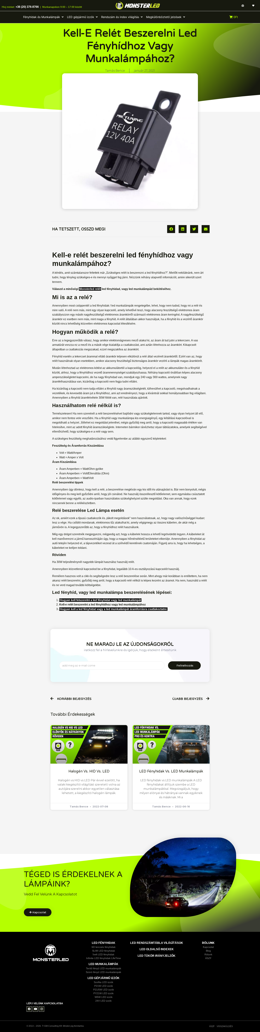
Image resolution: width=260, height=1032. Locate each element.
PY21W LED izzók (103, 993)
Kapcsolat (208, 947)
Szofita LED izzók (103, 982)
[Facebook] (29, 1009)
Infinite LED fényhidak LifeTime (103, 958)
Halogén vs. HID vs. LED (88, 771)
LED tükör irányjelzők (156, 955)
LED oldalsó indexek (157, 949)
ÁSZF (208, 958)
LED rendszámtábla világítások (156, 942)
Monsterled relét (90, 288)
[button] (171, 229)
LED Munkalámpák (103, 964)
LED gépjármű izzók (104, 978)
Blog (208, 950)
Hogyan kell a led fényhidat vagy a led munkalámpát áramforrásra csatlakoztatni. (113, 609)
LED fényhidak (103, 942)
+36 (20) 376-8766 (27, 6)
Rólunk (208, 954)
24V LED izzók (103, 1000)
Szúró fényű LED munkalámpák (103, 972)
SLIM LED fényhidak (103, 950)
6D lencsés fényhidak (103, 947)
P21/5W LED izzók (103, 989)
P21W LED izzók (103, 985)
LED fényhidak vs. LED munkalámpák (171, 771)
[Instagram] (41, 1009)
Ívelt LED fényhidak (103, 954)
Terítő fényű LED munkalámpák (103, 968)
